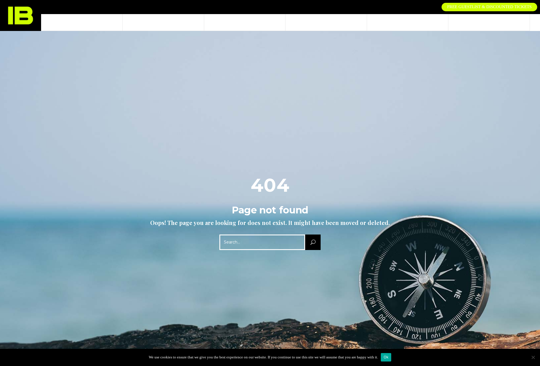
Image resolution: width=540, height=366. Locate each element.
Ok (386, 357)
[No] (533, 357)
